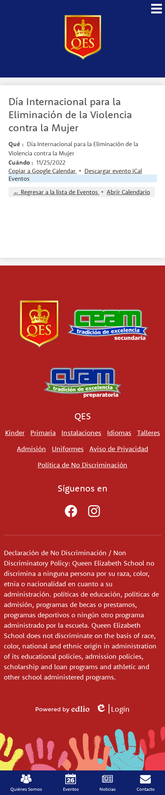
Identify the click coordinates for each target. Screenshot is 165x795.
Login (113, 709)
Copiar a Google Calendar (42, 171)
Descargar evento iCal (113, 171)
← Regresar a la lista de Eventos (56, 192)
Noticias (107, 789)
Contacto (146, 789)
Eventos (19, 178)
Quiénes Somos (26, 789)
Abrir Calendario (128, 192)
